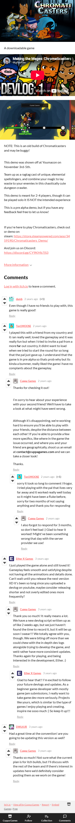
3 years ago (42, 558)
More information (16, 264)
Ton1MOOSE (23, 326)
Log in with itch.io (16, 286)
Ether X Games (24, 558)
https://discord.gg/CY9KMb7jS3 (26, 252)
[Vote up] (4, 299)
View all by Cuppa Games (26, 804)
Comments (65, 820)
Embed (55, 804)
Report (45, 804)
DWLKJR (21, 726)
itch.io (7, 804)
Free (15, 808)
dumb (19, 299)
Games (7, 808)
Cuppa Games (28, 381)
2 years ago (31, 299)
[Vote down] (4, 303)
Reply (12, 315)
